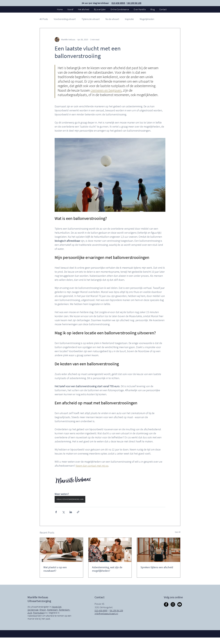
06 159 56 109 (134, 2)
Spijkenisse (33, 609)
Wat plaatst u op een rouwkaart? (55, 569)
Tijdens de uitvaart (91, 19)
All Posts (44, 19)
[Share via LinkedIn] (70, 512)
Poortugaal (38, 612)
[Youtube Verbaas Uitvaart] (179, 604)
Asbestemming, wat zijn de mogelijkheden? (107, 569)
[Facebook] (166, 604)
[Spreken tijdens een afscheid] (158, 550)
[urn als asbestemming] (110, 550)
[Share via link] (78, 512)
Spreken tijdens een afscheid (157, 567)
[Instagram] (173, 604)
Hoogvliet (56, 606)
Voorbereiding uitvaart (65, 19)
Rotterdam (52, 609)
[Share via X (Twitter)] (63, 512)
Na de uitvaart (112, 19)
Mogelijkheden (147, 19)
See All (177, 532)
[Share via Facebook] (56, 512)
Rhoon (43, 609)
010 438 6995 (118, 2)
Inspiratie (129, 19)
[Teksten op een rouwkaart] (61, 550)
